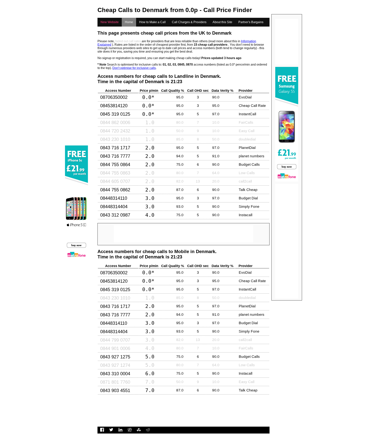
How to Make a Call (152, 22)
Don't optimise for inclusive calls (134, 68)
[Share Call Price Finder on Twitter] (111, 431)
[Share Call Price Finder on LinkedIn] (120, 431)
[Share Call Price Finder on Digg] (129, 431)
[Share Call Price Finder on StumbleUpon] (138, 431)
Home (129, 22)
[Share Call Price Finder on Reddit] (148, 431)
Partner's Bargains (250, 22)
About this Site (222, 22)
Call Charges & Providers (189, 22)
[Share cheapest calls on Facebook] (102, 431)
